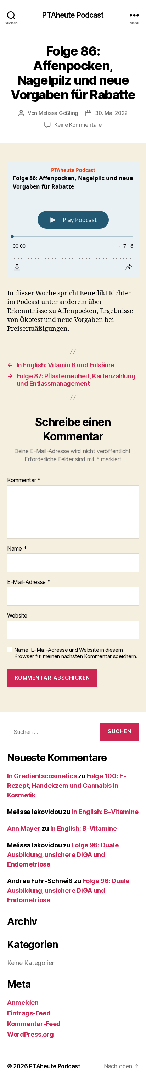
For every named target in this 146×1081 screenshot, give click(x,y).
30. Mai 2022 (111, 113)
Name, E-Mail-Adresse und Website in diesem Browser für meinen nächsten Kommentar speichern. (75, 653)
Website (17, 616)
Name (17, 549)
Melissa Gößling (58, 113)
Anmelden (23, 1002)
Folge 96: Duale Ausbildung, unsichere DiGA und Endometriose (62, 854)
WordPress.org (30, 1034)
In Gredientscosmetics (42, 776)
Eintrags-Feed (29, 1013)
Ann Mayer (23, 828)
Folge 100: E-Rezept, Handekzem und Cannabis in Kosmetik (66, 785)
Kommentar (24, 480)
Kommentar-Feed (34, 1023)
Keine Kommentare (78, 124)
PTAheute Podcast (72, 15)
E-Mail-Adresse (29, 582)
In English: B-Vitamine (105, 811)
